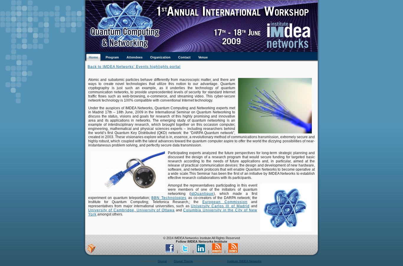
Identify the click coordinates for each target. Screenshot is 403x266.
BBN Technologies (168, 198)
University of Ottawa (155, 210)
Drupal (162, 261)
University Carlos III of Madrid (220, 206)
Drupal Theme (183, 261)
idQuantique (202, 194)
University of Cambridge (111, 210)
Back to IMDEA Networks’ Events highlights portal (134, 67)
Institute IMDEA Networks (244, 261)
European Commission (225, 202)
